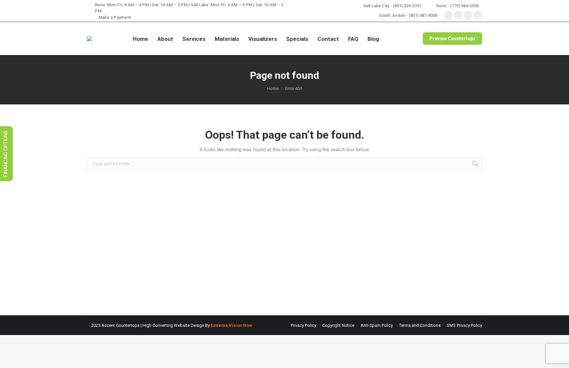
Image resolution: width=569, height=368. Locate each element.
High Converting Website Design (173, 325)
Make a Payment (114, 17)
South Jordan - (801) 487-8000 (408, 15)
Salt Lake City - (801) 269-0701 (392, 5)
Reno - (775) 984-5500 (457, 5)
